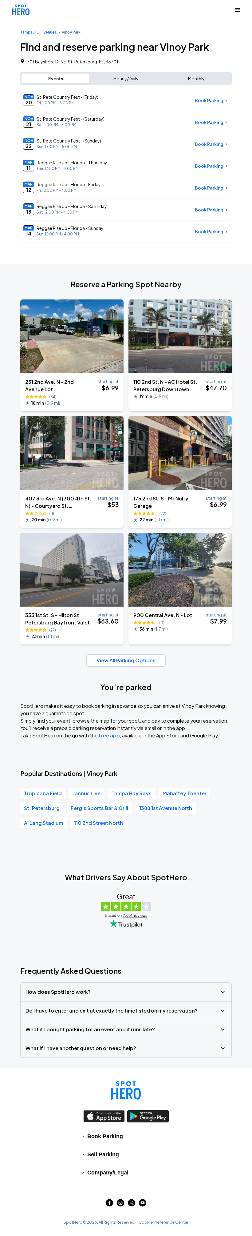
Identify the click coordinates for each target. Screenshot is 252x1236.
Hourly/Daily (126, 78)
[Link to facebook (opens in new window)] (109, 1204)
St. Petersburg (42, 808)
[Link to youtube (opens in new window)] (142, 1204)
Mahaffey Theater (185, 793)
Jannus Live (86, 793)
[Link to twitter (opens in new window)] (131, 1204)
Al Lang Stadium (43, 823)
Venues (50, 32)
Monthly (196, 78)
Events (55, 78)
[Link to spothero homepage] (126, 1090)
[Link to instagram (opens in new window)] (120, 1204)
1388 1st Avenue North (165, 808)
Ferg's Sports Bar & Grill (99, 808)
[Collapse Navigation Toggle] (237, 10)
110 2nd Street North (98, 823)
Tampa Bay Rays (132, 793)
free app (109, 735)
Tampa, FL (29, 32)
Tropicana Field (43, 793)
